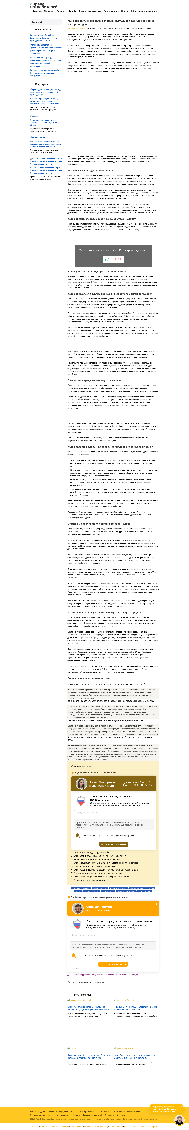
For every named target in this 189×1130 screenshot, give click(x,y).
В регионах (121, 1115)
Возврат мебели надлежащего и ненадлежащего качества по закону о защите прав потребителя (46, 143)
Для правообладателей (92, 1115)
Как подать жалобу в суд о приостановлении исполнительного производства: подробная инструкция (45, 61)
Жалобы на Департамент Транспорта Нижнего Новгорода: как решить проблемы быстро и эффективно (46, 49)
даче (69, 975)
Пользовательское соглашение (127, 1112)
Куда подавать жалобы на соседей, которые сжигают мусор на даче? (105, 870)
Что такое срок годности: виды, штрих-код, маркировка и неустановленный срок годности (44, 101)
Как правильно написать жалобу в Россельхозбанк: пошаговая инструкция (45, 73)
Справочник (106, 1112)
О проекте (109, 1115)
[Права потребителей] (45, 5)
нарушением (85, 975)
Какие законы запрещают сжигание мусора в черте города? (100, 877)
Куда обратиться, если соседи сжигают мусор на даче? (98, 856)
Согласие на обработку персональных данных (49, 1115)
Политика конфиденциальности (62, 1112)
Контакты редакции (38, 1112)
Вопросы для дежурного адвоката (88, 880)
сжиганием (109, 975)
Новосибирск (63, 1126)
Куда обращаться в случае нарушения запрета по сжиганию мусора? (105, 863)
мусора (76, 975)
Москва (35, 1126)
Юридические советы (89, 11)
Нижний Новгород (100, 1126)
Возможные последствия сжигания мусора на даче (96, 873)
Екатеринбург (76, 1126)
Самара (119, 1126)
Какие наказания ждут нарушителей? (90, 852)
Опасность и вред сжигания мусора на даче (93, 866)
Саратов (154, 1126)
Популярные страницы (88, 1112)
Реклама (76, 1115)
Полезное (49, 11)
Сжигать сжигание (122, 975)
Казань (87, 1126)
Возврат (61, 11)
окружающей (97, 975)
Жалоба (72, 11)
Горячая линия (111, 11)
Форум (124, 11)
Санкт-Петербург (47, 1126)
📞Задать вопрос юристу (144, 11)
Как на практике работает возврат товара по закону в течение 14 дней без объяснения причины (46, 170)
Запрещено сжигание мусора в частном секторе (95, 859)
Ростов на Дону (131, 1126)
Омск (111, 1126)
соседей (134, 975)
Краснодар (144, 1126)
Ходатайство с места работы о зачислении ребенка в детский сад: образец (46, 122)
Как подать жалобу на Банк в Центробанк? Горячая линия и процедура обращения (43, 38)
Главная (37, 11)
